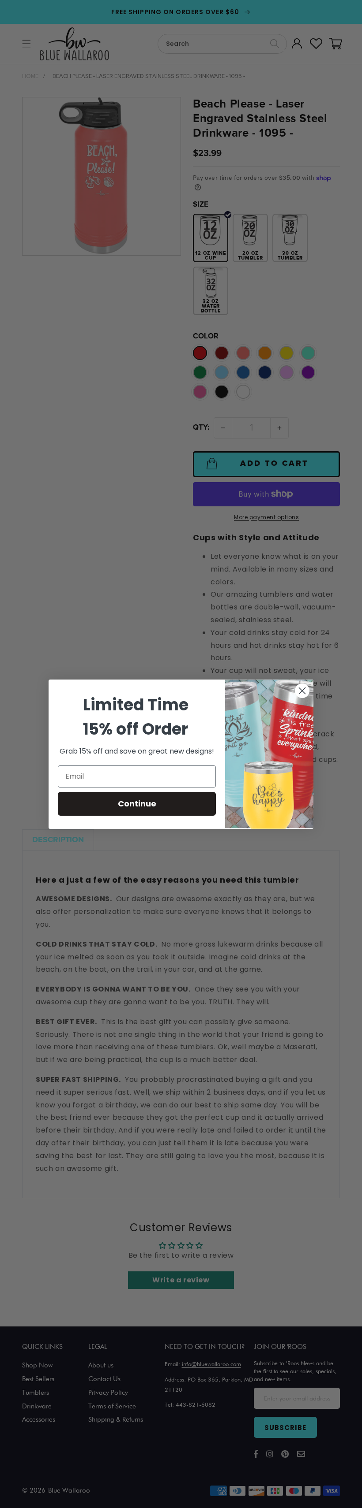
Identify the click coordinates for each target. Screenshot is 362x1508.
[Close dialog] (302, 690)
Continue (137, 803)
